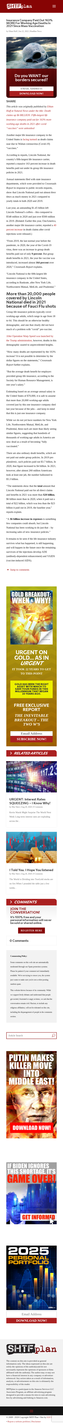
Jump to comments (19, 569)
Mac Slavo (16, 807)
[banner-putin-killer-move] (31, 1137)
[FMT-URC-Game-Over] (31, 1223)
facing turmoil (30, 139)
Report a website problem (19, 1421)
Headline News (36, 31)
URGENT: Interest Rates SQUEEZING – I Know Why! (29, 801)
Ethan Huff (13, 31)
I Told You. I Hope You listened (31, 870)
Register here (31, 930)
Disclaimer (36, 1421)
